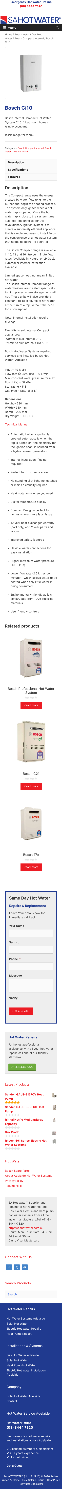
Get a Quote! (20, 1011)
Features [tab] (14, 176)
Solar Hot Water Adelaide (23, 1396)
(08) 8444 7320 (31, 6)
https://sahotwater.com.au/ (26, 1228)
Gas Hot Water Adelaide (23, 1355)
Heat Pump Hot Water (21, 1365)
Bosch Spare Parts (17, 1170)
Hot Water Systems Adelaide (26, 1318)
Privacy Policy (14, 1180)
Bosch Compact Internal (29, 38)
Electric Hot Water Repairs (24, 1328)
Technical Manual (16, 424)
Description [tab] (16, 162)
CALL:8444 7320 (22, 1067)
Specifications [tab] (18, 169)
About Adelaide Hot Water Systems (28, 1175)
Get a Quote (14, 1465)
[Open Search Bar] (57, 27)
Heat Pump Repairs (19, 1333)
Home (8, 34)
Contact (12, 1401)
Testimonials (13, 1185)
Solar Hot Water (17, 1323)
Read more (31, 705)
